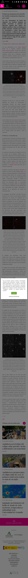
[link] (2, 6)
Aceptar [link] (14, 293)
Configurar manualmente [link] (14, 296)
